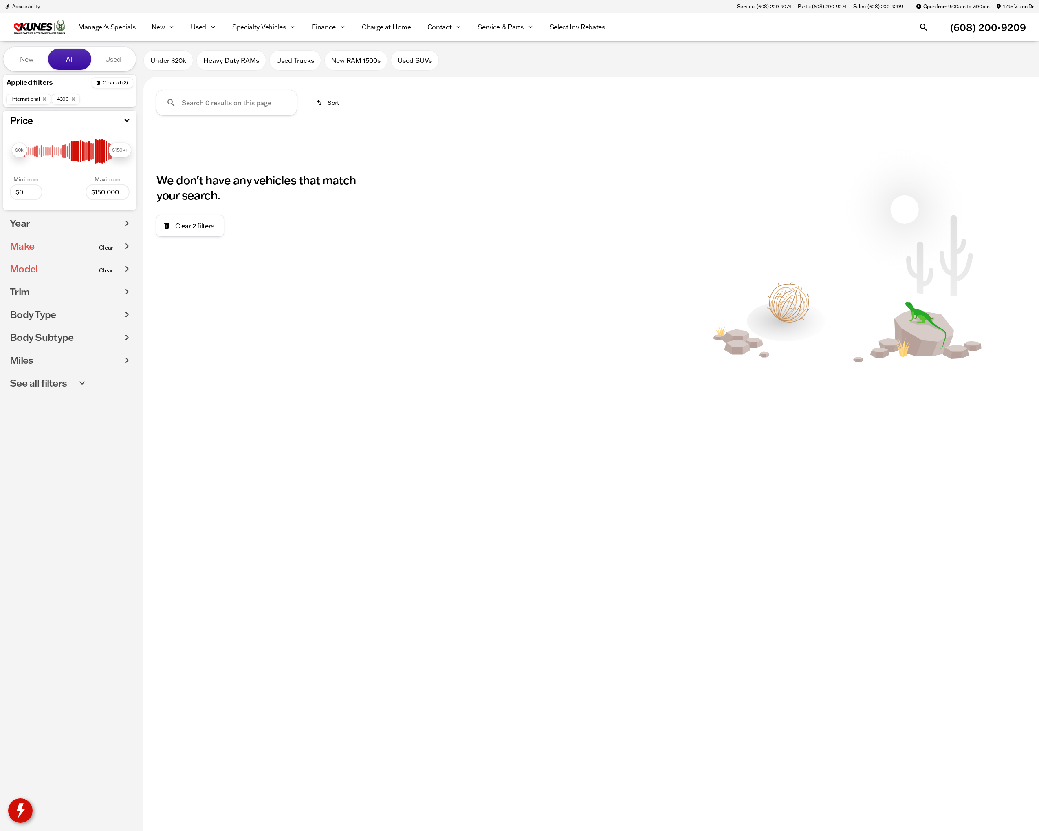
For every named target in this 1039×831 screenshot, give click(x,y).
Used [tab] (113, 59)
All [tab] (70, 59)
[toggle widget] (20, 810)
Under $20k (168, 60)
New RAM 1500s (356, 60)
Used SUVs (415, 60)
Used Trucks (295, 60)
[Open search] (923, 27)
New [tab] (26, 59)
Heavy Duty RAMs (231, 60)
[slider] (19, 150)
